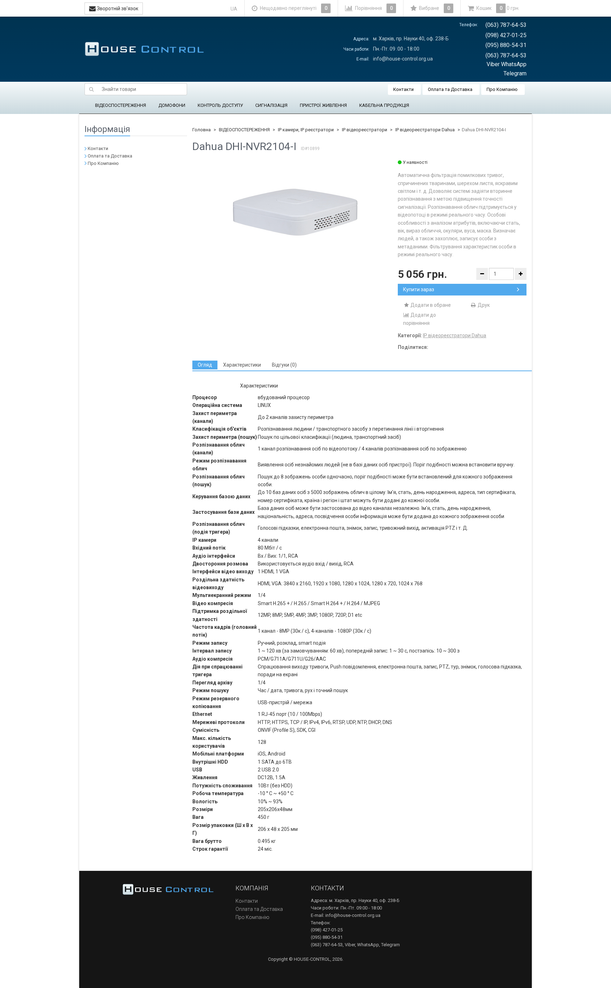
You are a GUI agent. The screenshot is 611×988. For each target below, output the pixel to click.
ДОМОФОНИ (171, 105)
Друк (483, 305)
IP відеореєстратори (364, 129)
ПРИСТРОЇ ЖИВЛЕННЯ (323, 105)
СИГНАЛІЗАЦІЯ (271, 105)
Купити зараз (418, 289)
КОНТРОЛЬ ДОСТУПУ (220, 105)
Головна (201, 129)
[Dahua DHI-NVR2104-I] (295, 212)
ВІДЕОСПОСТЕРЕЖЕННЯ (120, 105)
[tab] (204, 365)
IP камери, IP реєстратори (306, 129)
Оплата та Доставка (450, 89)
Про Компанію (502, 89)
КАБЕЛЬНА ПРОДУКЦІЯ (384, 105)
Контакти (403, 89)
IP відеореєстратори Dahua (425, 129)
